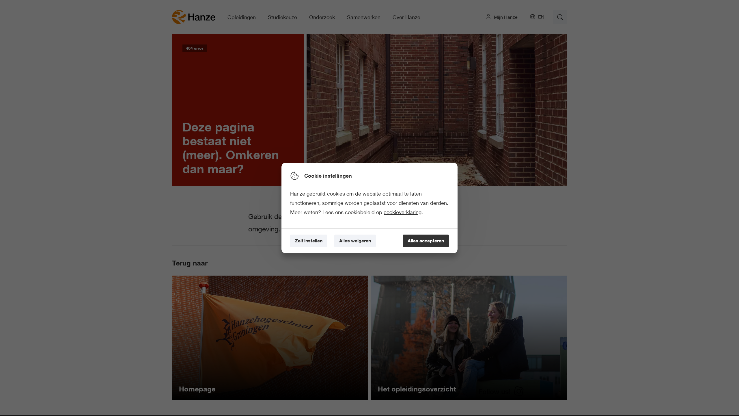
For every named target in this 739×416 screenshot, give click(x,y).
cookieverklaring (402, 212)
